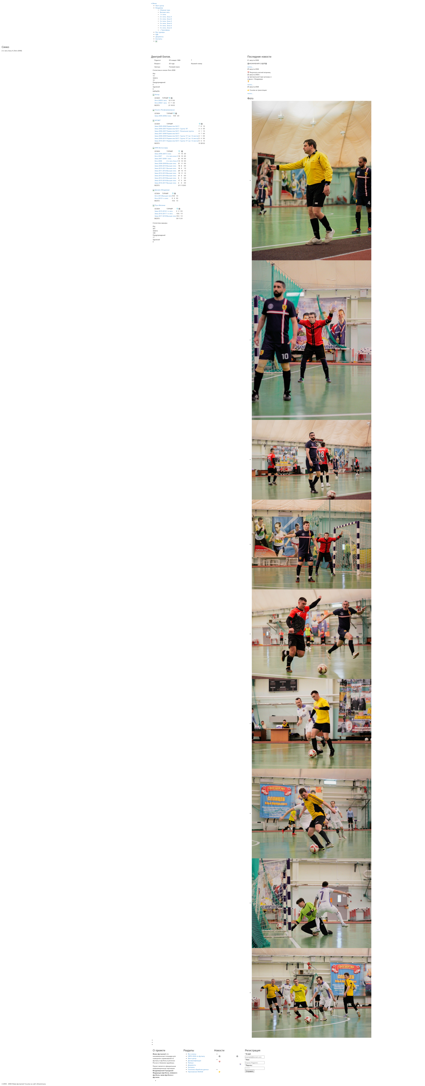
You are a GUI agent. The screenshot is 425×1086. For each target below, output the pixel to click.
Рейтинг (191, 1063)
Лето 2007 (158, 156)
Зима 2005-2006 (160, 116)
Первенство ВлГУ (173, 126)
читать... (250, 67)
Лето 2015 (158, 198)
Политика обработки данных (198, 1069)
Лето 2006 (158, 103)
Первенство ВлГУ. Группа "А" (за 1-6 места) (182, 136)
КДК (157, 34)
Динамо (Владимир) (162, 190)
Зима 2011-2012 (160, 171)
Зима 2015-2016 (160, 180)
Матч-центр (160, 5)
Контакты (159, 39)
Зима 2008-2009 (160, 136)
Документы (159, 36)
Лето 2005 (158, 100)
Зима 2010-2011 (160, 141)
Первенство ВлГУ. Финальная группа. (180, 131)
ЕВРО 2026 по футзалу (196, 1056)
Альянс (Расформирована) (165, 110)
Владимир (159, 8)
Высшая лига (171, 163)
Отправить (249, 1071)
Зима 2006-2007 (160, 128)
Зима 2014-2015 (160, 178)
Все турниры (160, 32)
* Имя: (247, 1059)
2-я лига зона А (172, 156)
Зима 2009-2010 (160, 138)
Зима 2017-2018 (160, 216)
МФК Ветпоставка (161, 148)
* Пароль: (248, 1065)
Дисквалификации (194, 1060)
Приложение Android (195, 1071)
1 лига (164, 103)
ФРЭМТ (158, 120)
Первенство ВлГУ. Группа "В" (177, 128)
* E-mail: (248, 1054)
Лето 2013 (158, 196)
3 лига (164, 100)
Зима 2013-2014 (160, 175)
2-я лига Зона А (172, 161)
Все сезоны (192, 1054)
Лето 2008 (158, 161)
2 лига (169, 116)
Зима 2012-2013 (160, 173)
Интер (157, 94)
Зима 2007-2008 (160, 133)
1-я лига (165, 198)
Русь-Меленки (160, 205)
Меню (154, 3)
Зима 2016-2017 (160, 183)
